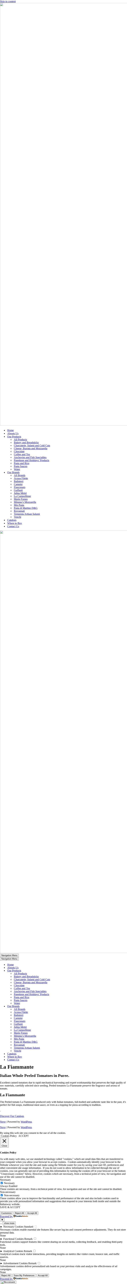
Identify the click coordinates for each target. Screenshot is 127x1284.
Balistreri (18, 481)
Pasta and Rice (21, 463)
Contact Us (13, 526)
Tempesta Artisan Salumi (27, 514)
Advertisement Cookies (15, 1263)
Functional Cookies (13, 1238)
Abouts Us (13, 433)
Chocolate (19, 451)
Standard (28, 1226)
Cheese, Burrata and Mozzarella (30, 448)
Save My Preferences (24, 1275)
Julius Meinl (20, 493)
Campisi (18, 484)
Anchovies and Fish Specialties (30, 457)
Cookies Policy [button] (9, 1135)
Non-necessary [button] (8, 1192)
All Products (20, 439)
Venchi (17, 517)
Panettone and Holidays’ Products (31, 460)
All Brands (19, 475)
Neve (3, 1121)
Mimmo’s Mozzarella (25, 502)
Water (17, 469)
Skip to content (8, 1)
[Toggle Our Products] (58, 970)
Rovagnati (19, 511)
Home (10, 430)
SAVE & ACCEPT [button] (10, 1207)
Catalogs (11, 520)
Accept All (32, 1213)
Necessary (9, 1183)
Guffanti (18, 490)
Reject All (19, 1213)
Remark (28, 1238)
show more (9, 1223)
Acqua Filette (21, 478)
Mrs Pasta (19, 505)
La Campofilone (22, 496)
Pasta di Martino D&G (26, 508)
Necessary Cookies (13, 1226)
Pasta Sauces (20, 466)
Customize (6, 1213)
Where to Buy (14, 523)
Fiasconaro (19, 487)
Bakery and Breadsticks (26, 442)
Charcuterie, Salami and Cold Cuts (32, 445)
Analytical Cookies (13, 1251)
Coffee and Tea (22, 454)
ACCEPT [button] (23, 1135)
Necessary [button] (5, 1179)
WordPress (26, 1121)
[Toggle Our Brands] (58, 1006)
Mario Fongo (21, 499)
